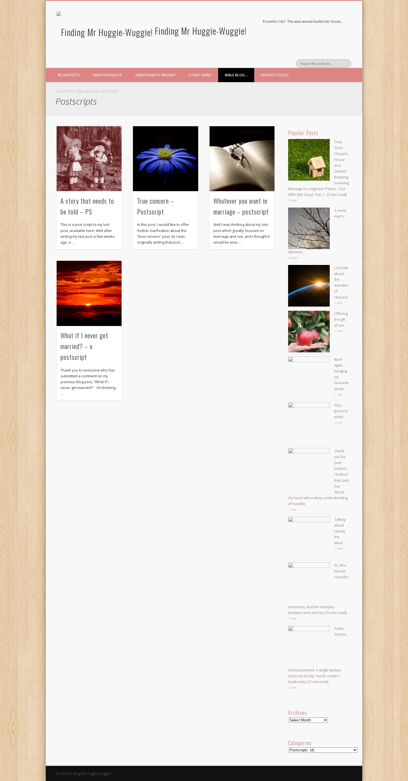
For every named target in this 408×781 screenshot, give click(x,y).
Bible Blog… (236, 74)
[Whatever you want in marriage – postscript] (242, 158)
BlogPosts (69, 74)
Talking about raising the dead (339, 531)
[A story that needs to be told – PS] (89, 158)
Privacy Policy (275, 74)
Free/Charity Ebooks (155, 74)
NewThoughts (107, 74)
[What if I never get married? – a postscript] (89, 293)
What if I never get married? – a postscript (84, 346)
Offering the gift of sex (341, 319)
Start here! (200, 74)
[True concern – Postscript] (165, 158)
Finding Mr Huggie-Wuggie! (200, 30)
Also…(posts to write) (341, 411)
